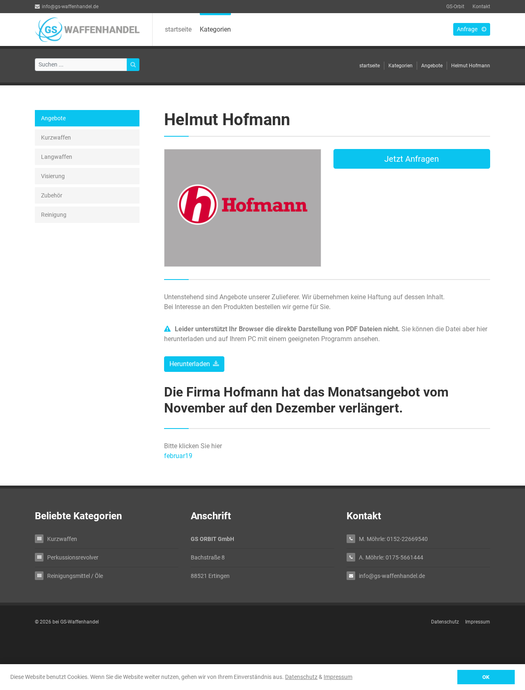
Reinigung (53, 214)
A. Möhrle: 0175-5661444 (391, 557)
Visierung (53, 176)
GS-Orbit (455, 6)
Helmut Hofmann (470, 66)
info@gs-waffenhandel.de (70, 6)
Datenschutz (301, 677)
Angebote (432, 66)
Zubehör (51, 195)
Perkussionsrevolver (72, 557)
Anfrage (467, 29)
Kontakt (481, 6)
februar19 (178, 456)
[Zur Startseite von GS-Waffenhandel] (94, 29)
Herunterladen (189, 364)
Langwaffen (56, 157)
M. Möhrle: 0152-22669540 (393, 539)
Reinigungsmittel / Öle (75, 576)
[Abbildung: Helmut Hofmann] (242, 208)
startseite (178, 29)
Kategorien (215, 29)
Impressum (338, 677)
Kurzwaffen (56, 137)
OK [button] (485, 677)
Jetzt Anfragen (411, 159)
